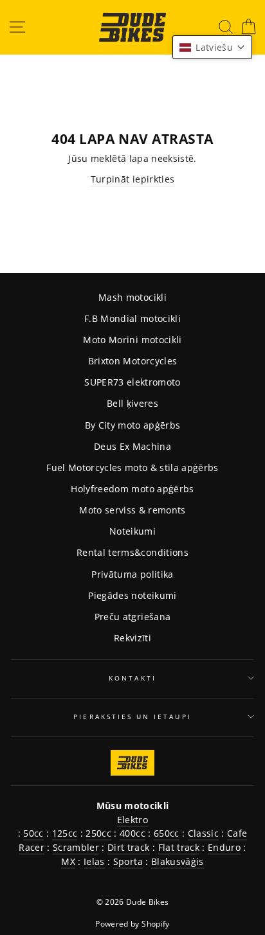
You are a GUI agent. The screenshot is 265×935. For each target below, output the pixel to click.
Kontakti (132, 677)
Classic (203, 833)
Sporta (128, 861)
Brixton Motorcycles (132, 361)
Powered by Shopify (132, 923)
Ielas (94, 861)
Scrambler (76, 847)
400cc (132, 833)
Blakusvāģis (177, 861)
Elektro (132, 820)
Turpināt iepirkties (132, 179)
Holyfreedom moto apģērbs (132, 489)
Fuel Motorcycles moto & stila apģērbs (132, 467)
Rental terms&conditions (132, 552)
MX (68, 861)
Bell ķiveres (132, 403)
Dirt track (128, 847)
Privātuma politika (132, 574)
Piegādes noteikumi (132, 595)
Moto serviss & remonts (132, 510)
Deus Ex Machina (132, 446)
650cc (166, 833)
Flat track (178, 847)
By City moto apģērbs (133, 425)
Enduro (224, 847)
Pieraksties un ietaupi (132, 716)
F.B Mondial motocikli (132, 318)
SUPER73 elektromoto (132, 382)
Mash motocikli (132, 297)
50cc (33, 833)
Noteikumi (132, 531)
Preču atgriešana (132, 616)
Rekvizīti (132, 638)
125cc (65, 833)
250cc (98, 833)
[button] (212, 47)
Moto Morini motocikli (132, 340)
